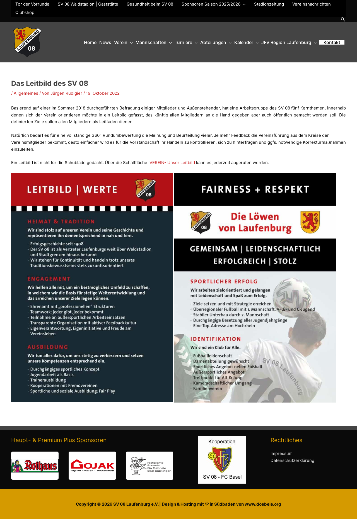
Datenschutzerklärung (292, 460)
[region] (92, 465)
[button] (343, 19)
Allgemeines (26, 93)
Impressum (282, 453)
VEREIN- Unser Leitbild (172, 162)
